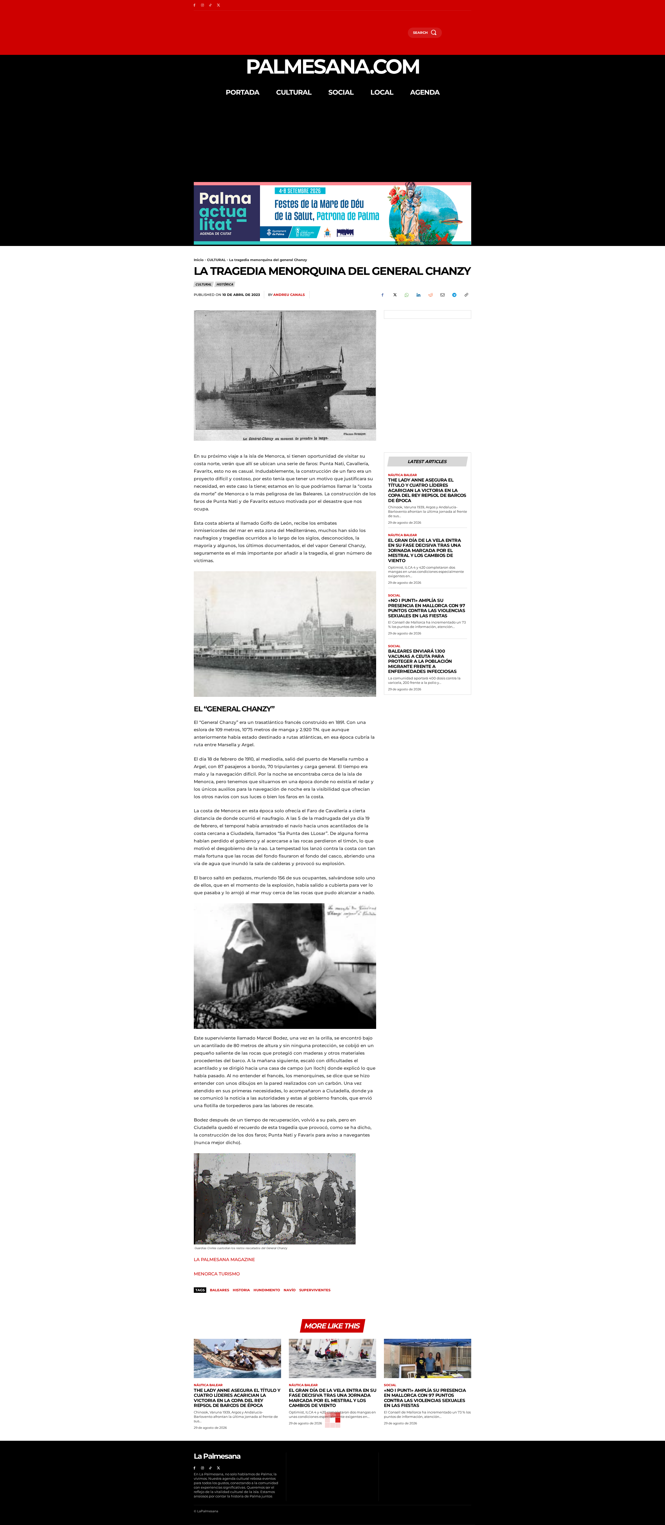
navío (290, 1290)
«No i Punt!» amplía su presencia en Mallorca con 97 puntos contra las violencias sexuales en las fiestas (426, 608)
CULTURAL (216, 260)
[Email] (442, 295)
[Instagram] (202, 5)
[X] (218, 5)
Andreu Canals (289, 295)
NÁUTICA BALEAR (402, 475)
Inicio (199, 260)
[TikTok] (210, 5)
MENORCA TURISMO (217, 1273)
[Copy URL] (466, 295)
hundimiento (267, 1290)
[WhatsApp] (406, 295)
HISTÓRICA (224, 284)
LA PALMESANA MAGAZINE (224, 1259)
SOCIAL (394, 595)
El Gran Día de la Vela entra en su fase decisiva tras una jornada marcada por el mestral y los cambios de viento (424, 550)
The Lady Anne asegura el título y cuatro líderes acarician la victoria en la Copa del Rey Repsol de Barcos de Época (427, 490)
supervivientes (314, 1290)
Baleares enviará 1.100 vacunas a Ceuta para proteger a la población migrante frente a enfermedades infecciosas (422, 661)
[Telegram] (454, 295)
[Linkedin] (418, 295)
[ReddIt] (430, 295)
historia (241, 1290)
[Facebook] (194, 5)
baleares (219, 1290)
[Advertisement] (332, 143)
